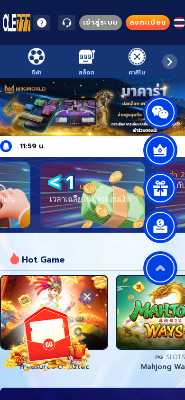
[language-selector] (179, 22)
